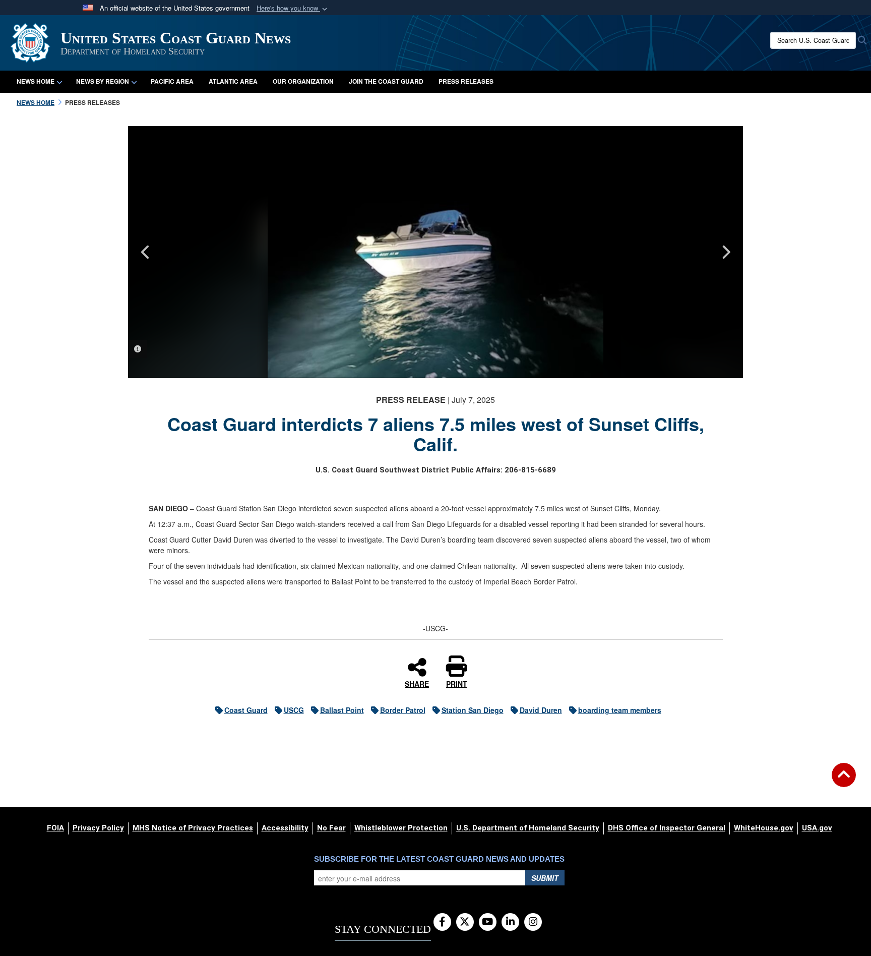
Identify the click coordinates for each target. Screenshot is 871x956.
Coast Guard (246, 710)
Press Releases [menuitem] (466, 81)
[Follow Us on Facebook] (442, 922)
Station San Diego (473, 710)
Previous (146, 252)
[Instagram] (533, 922)
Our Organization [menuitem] (303, 81)
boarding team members (619, 710)
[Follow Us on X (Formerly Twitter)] (465, 922)
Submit (544, 878)
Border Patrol (402, 710)
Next (725, 252)
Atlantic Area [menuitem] (233, 81)
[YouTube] (487, 922)
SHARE (417, 683)
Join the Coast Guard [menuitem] (386, 81)
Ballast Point (342, 710)
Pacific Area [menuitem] (172, 81)
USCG (294, 710)
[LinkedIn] (510, 922)
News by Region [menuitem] (102, 81)
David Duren (541, 710)
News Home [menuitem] (35, 81)
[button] (293, 8)
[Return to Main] (844, 781)
